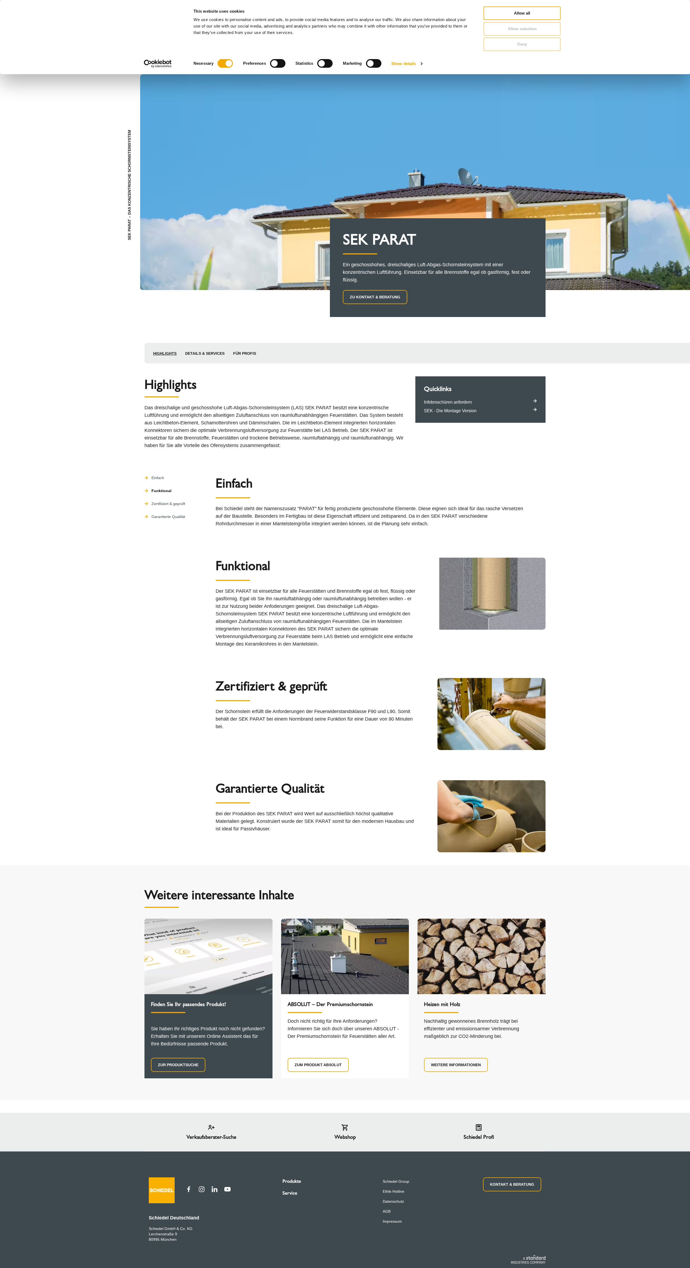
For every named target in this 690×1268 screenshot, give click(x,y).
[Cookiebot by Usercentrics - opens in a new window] (157, 64)
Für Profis (244, 353)
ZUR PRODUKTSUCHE (178, 1065)
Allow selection (522, 28)
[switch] (277, 63)
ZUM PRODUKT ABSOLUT (318, 1065)
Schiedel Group (396, 1181)
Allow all (522, 13)
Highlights (165, 353)
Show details (403, 63)
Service (289, 1193)
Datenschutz (393, 1201)
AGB (387, 1211)
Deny (522, 44)
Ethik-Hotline (393, 1191)
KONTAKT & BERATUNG (512, 1184)
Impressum (392, 1221)
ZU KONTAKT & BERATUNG (375, 297)
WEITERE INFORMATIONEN (456, 1065)
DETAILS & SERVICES (205, 353)
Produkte (291, 1181)
